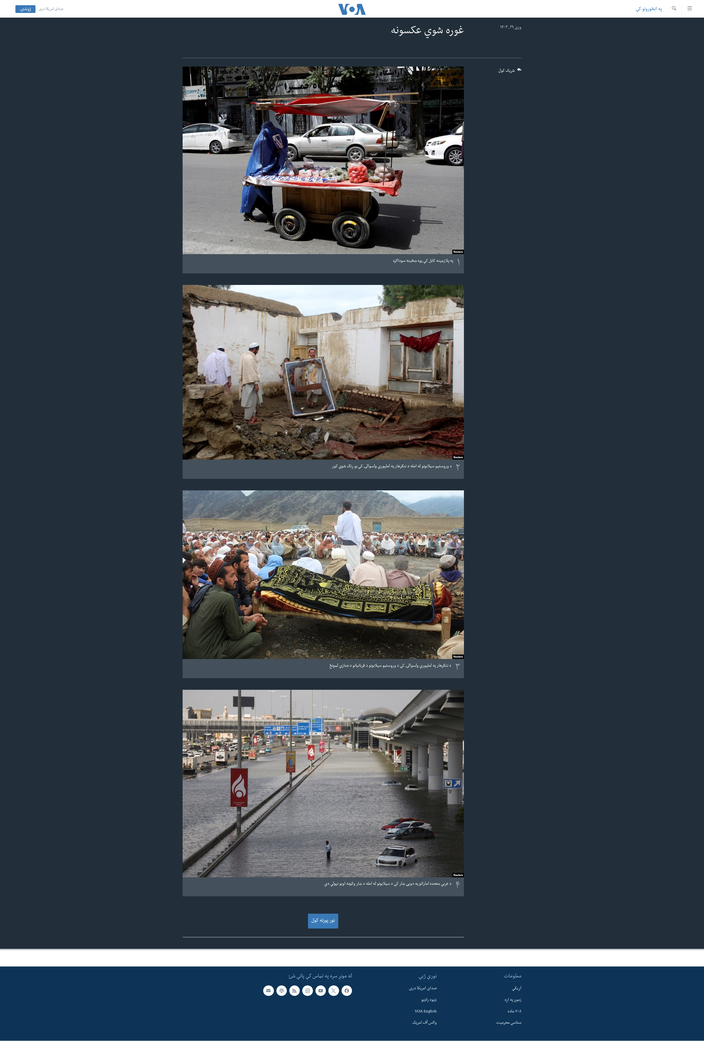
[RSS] (294, 990)
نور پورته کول (323, 921)
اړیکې (516, 988)
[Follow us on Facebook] (347, 990)
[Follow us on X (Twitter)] (333, 990)
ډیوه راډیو (429, 1000)
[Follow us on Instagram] (307, 990)
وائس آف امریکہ (424, 1023)
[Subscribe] (268, 990)
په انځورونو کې (649, 9)
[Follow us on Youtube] (320, 990)
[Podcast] (281, 990)
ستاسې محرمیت (508, 1023)
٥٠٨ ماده (514, 1011)
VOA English (426, 1011)
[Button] (509, 72)
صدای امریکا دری (51, 9)
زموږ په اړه (513, 1000)
